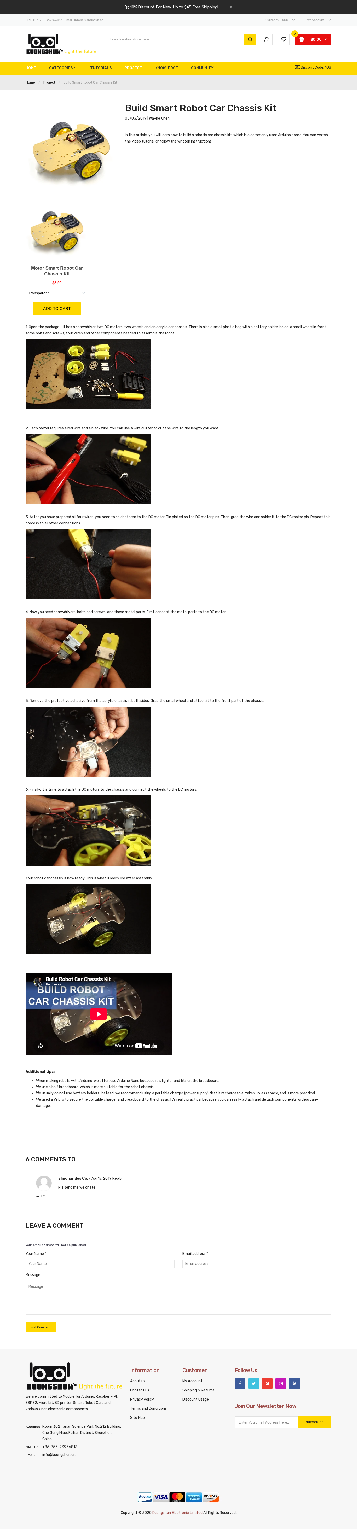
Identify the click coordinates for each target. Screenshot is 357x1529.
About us (137, 1381)
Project (49, 82)
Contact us (139, 1390)
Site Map (137, 1417)
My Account (192, 1381)
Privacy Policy (142, 1399)
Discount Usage (195, 1399)
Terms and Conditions (148, 1408)
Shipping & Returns (198, 1390)
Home (30, 82)
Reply (117, 1178)
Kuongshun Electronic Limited (177, 1512)
